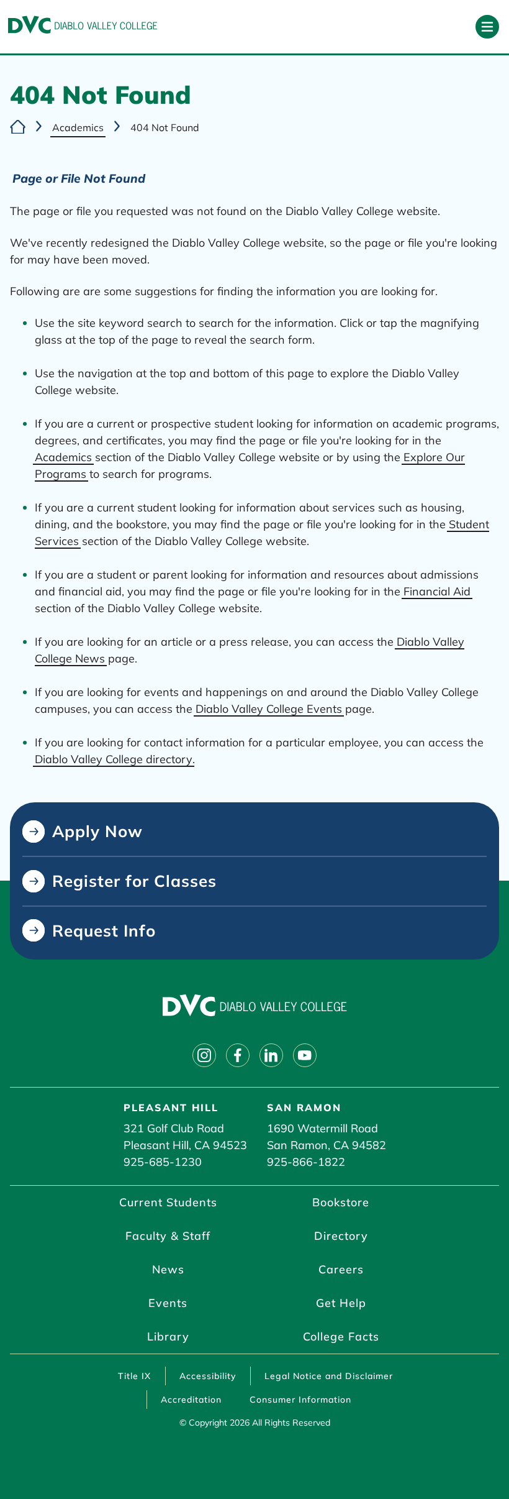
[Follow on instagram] (204, 1055)
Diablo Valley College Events (269, 709)
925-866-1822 (306, 1162)
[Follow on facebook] (238, 1055)
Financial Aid (437, 591)
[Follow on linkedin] (271, 1055)
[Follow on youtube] (305, 1055)
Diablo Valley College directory (113, 759)
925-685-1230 (163, 1162)
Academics (78, 127)
